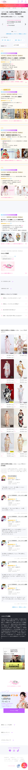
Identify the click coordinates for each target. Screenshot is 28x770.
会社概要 (16, 760)
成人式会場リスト (15, 759)
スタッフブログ (20, 757)
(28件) (9, 223)
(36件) (9, 178)
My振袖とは (13, 757)
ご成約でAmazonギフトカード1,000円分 (8, 53)
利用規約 (22, 759)
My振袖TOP (6, 757)
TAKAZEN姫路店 (12, 476)
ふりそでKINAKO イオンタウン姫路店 (17, 496)
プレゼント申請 (14, 710)
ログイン (22, 2)
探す (18, 2)
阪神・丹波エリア (18, 40)
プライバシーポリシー (8, 760)
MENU (26, 2)
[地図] (21, 102)
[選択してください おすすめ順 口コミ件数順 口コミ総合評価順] (20, 45)
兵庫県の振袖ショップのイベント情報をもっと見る (16, 33)
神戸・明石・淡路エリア (6, 40)
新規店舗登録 (22, 760)
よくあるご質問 (7, 759)
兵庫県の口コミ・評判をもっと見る (19, 607)
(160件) (9, 100)
